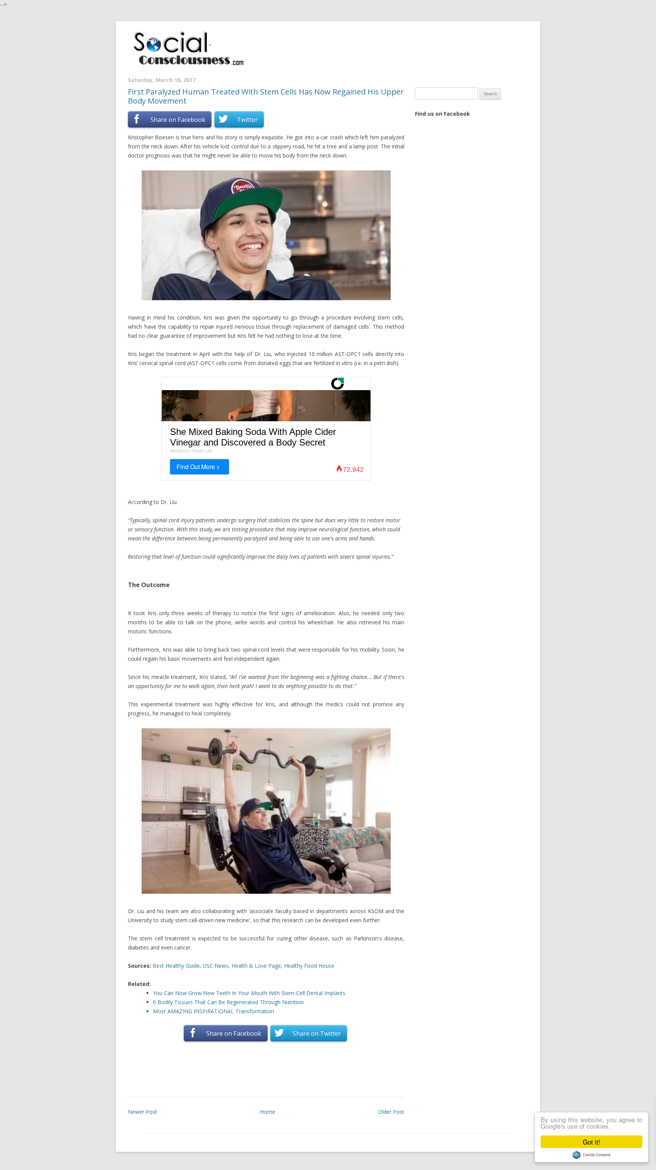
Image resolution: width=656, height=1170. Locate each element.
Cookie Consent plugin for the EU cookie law (591, 1155)
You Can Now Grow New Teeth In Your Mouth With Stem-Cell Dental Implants (249, 993)
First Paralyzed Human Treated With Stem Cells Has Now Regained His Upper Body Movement (266, 96)
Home (267, 1111)
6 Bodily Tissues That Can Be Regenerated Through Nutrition (228, 1002)
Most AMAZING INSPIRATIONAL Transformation (213, 1011)
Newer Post (142, 1111)
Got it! (591, 1141)
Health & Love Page (256, 965)
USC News (216, 965)
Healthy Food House (309, 965)
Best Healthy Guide (176, 965)
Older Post (391, 1111)
